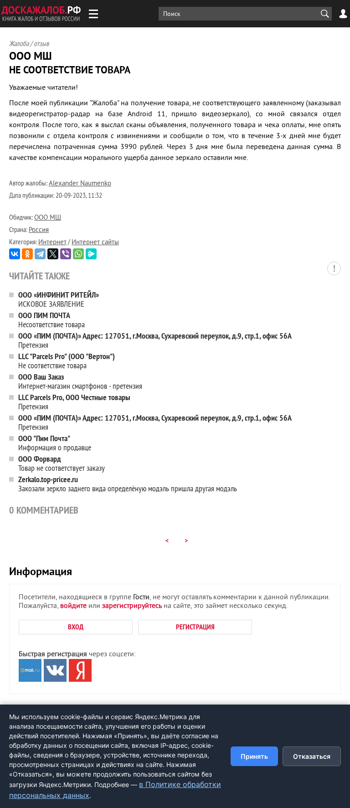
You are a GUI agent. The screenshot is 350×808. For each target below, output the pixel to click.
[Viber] (65, 253)
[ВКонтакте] (14, 253)
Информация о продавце (54, 443)
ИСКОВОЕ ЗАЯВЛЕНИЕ (58, 299)
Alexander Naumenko (80, 184)
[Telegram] (40, 253)
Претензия (155, 340)
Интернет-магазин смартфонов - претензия (80, 381)
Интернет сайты (95, 242)
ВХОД (75, 627)
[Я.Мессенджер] (91, 253)
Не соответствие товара (66, 361)
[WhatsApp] (78, 253)
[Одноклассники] (27, 253)
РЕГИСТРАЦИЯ (195, 627)
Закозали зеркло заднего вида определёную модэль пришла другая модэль (127, 484)
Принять (254, 756)
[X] (52, 253)
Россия (39, 230)
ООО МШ (47, 218)
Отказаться (311, 756)
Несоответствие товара (51, 319)
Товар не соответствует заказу (61, 463)
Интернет (52, 242)
